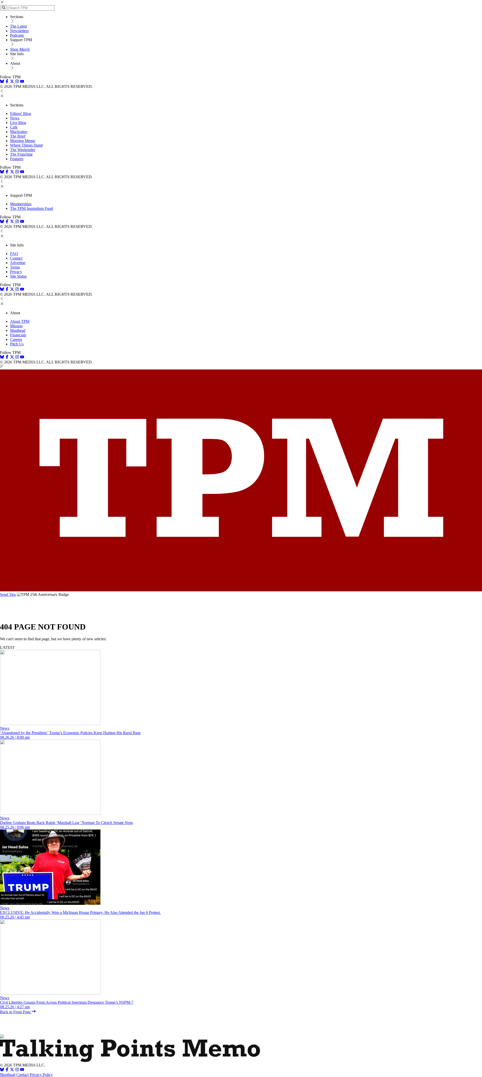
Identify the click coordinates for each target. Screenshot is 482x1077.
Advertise (17, 263)
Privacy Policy (41, 1074)
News (14, 118)
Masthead (17, 330)
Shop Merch (20, 49)
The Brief (17, 136)
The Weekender (22, 150)
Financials (18, 335)
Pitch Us (17, 344)
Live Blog (18, 122)
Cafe (14, 127)
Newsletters (19, 31)
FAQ (14, 253)
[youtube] (22, 82)
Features (16, 159)
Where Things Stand (26, 145)
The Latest (18, 26)
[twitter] (12, 1070)
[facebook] (7, 82)
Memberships (20, 204)
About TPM (19, 321)
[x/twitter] (12, 82)
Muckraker (18, 132)
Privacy (16, 272)
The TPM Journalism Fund (31, 208)
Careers (16, 339)
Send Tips (8, 594)
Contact (16, 258)
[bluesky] (2, 82)
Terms (15, 267)
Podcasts (17, 35)
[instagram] (17, 82)
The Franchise (21, 154)
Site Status (18, 276)
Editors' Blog (20, 113)
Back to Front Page (16, 1012)
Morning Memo (22, 141)
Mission (16, 326)
